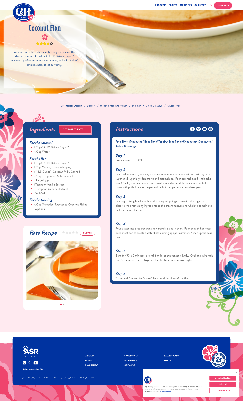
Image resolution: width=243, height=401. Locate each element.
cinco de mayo (154, 106)
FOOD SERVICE (130, 360)
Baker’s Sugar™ (171, 355)
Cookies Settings (223, 390)
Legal (22, 378)
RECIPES (88, 360)
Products (160, 5)
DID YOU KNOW (91, 365)
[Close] (236, 372)
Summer (136, 106)
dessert (78, 106)
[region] (191, 383)
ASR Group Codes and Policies (88, 378)
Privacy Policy (31, 378)
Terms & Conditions (44, 378)
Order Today (223, 5)
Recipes (173, 5)
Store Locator (131, 355)
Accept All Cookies (222, 378)
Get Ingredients (73, 129)
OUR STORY (89, 355)
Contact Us (129, 365)
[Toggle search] (211, 5)
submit (87, 233)
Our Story (200, 5)
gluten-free (173, 106)
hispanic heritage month (113, 106)
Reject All (223, 384)
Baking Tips (186, 5)
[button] (61, 304)
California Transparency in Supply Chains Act (65, 378)
